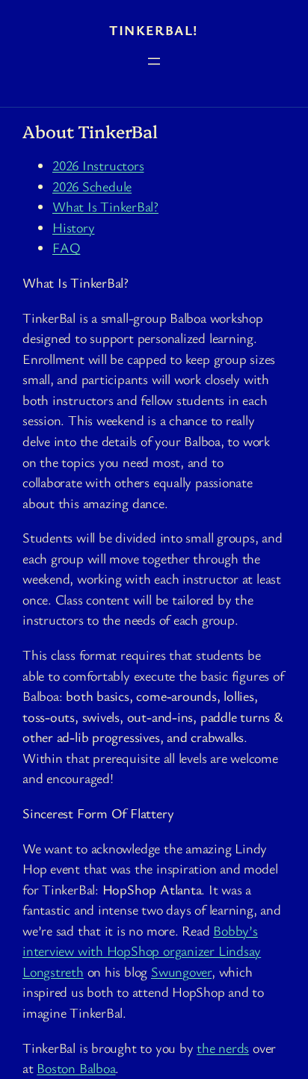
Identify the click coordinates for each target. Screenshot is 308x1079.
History (73, 227)
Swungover (181, 971)
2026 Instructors (98, 165)
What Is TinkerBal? (105, 206)
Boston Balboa (76, 1068)
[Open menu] (154, 61)
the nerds (223, 1048)
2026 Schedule (92, 186)
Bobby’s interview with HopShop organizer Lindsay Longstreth (141, 950)
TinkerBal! (153, 30)
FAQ (66, 247)
